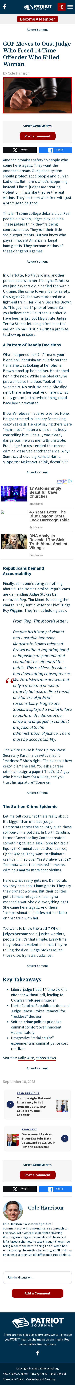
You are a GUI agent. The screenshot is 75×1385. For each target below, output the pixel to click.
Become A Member (37, 19)
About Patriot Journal (15, 1374)
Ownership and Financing (41, 1379)
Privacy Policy (39, 1374)
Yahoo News (46, 1057)
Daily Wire (26, 1057)
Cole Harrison (19, 73)
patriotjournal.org (48, 1368)
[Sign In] (61, 7)
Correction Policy (13, 1379)
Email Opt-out (58, 1374)
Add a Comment (37, 1293)
